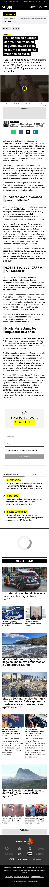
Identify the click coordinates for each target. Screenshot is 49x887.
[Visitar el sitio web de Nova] (40, 848)
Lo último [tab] (31, 474)
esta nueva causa (35, 185)
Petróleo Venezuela (35, 1)
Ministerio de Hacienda (13, 387)
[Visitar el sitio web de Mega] (9, 854)
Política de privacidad (21, 877)
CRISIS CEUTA (14, 480)
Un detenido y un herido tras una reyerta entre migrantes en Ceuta (23, 596)
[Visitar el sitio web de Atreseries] (19, 854)
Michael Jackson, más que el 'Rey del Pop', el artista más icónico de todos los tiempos (12, 820)
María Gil (14, 122)
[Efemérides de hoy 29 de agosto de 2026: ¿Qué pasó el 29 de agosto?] (24, 776)
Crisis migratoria (17, 512)
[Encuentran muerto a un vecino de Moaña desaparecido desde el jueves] (36, 612)
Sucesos (16, 29)
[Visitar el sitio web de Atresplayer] (24, 859)
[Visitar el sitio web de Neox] (29, 848)
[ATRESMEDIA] (24, 841)
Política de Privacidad (30, 450)
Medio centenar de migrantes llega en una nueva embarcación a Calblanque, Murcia (24, 662)
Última (33, 7)
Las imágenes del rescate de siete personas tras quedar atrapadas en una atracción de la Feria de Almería (12, 732)
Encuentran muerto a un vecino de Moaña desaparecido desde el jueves (34, 623)
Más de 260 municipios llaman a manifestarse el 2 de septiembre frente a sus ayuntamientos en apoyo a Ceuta (23, 703)
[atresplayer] (40, 7)
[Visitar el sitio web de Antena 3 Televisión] (9, 848)
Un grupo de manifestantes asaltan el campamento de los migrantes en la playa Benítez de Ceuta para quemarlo (24, 486)
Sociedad (24, 561)
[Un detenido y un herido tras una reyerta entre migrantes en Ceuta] (24, 579)
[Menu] (46, 7)
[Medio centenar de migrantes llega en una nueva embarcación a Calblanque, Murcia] (24, 645)
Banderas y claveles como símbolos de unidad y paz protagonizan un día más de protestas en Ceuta (35, 820)
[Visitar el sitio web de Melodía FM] (11, 859)
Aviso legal (9, 877)
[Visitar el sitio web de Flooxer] (37, 859)
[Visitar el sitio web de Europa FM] (40, 854)
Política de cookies (37, 877)
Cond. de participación (19, 881)
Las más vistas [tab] (11, 474)
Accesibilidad (33, 881)
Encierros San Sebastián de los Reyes (16, 1)
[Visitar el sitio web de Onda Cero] (29, 854)
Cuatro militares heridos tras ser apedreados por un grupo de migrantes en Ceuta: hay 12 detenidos (24, 517)
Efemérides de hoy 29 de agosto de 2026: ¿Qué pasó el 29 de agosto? (23, 793)
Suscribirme (24, 457)
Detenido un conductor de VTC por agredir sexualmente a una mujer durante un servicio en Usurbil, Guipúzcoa (34, 732)
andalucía (13, 496)
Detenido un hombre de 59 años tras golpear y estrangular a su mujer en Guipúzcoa (12, 623)
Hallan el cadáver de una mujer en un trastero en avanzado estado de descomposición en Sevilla (24, 501)
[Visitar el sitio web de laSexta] (19, 848)
